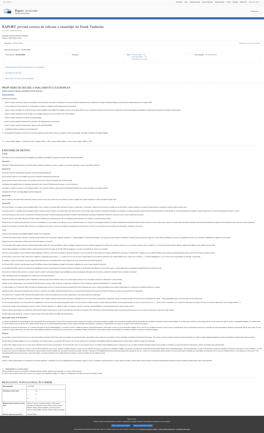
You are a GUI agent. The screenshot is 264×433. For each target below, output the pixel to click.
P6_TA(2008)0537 (211, 55)
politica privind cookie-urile (166, 429)
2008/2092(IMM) (17, 43)
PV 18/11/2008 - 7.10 (138, 55)
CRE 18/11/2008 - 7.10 (139, 57)
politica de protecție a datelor (148, 429)
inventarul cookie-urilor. (183, 429)
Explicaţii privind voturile (139, 59)
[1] (74, 114)
